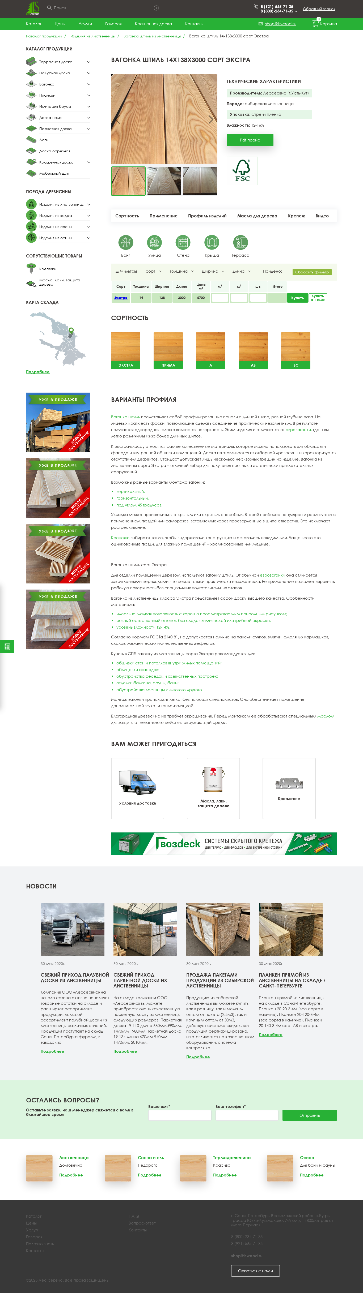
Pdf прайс (250, 140)
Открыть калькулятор (7, 646)
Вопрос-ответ (142, 1223)
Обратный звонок (319, 8)
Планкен (47, 95)
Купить (297, 297)
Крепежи (47, 269)
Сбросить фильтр (312, 272)
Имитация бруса (55, 106)
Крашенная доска (153, 23)
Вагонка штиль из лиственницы (152, 36)
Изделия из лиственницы (92, 36)
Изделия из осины (55, 237)
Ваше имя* (159, 1106)
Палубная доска (54, 73)
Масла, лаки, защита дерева (59, 282)
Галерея (113, 23)
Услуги (85, 23)
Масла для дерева (257, 215)
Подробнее (38, 371)
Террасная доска (56, 61)
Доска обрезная (54, 151)
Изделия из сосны (55, 226)
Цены (60, 23)
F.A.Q (134, 1216)
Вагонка (46, 84)
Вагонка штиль (125, 416)
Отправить (309, 1115)
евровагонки (298, 429)
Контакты (194, 23)
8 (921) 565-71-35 (247, 1243)
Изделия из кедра (55, 215)
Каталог (33, 23)
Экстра (121, 297)
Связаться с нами (255, 1270)
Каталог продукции (44, 36)
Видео (322, 215)
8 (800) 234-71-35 (247, 1236)
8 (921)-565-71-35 (277, 6)
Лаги (43, 140)
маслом (325, 716)
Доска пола (50, 117)
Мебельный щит (54, 173)
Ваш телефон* (231, 1106)
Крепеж (296, 215)
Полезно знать (40, 1243)
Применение (164, 215)
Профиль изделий (207, 215)
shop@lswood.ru (280, 23)
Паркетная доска (55, 128)
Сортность (127, 215)
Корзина (327, 22)
